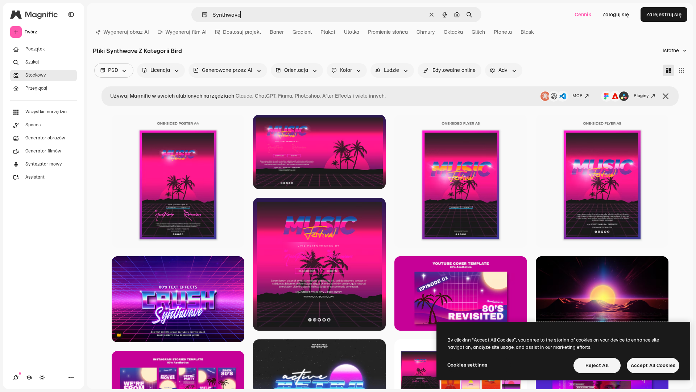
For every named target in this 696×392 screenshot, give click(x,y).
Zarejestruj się (664, 14)
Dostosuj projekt (242, 32)
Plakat (327, 32)
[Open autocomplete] (202, 14)
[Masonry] (668, 70)
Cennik (583, 14)
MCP (577, 96)
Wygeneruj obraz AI (126, 32)
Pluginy (641, 96)
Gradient (302, 32)
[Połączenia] (16, 377)
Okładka (453, 32)
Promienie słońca (388, 32)
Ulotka (351, 32)
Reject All (597, 365)
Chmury (426, 32)
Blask (527, 32)
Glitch (478, 32)
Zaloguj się (615, 14)
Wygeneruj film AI (186, 32)
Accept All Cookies (653, 365)
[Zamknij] (665, 96)
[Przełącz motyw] (42, 377)
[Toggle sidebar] (71, 14)
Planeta (503, 32)
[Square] (681, 70)
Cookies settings (467, 365)
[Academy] (29, 377)
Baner (277, 32)
